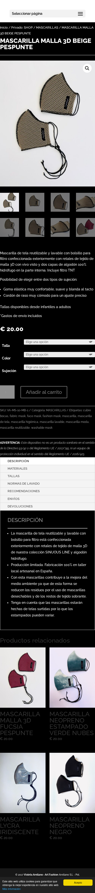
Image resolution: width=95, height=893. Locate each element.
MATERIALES (17, 468)
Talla (6, 346)
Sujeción (9, 371)
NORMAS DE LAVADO (24, 483)
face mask (34, 416)
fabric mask (18, 416)
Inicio (4, 27)
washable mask (41, 427)
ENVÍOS (13, 499)
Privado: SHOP (22, 27)
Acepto (78, 882)
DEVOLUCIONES (20, 506)
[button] (87, 68)
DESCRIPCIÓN (18, 461)
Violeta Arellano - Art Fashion (41, 874)
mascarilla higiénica (24, 422)
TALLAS (13, 476)
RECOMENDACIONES (24, 491)
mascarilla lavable (52, 422)
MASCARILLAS (47, 27)
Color (6, 358)
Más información (11, 889)
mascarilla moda (77, 422)
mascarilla (69, 416)
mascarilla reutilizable (15, 427)
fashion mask (52, 416)
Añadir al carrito (44, 392)
